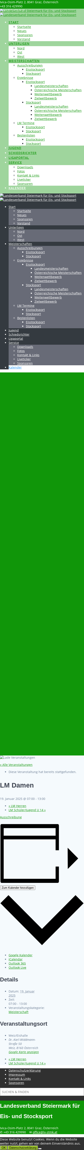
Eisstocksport (35, 69)
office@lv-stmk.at (45, 1132)
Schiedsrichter (23, 153)
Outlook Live (17, 967)
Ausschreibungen (30, 65)
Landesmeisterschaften (51, 86)
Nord (21, 48)
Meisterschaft (18, 1012)
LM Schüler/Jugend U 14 (27, 810)
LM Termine (25, 123)
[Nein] (40, 1148)
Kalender (17, 188)
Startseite (24, 27)
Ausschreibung (11, 817)
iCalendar (16, 959)
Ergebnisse (25, 78)
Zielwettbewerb (45, 98)
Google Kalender (21, 955)
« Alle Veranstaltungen (16, 765)
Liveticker (24, 179)
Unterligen (19, 43)
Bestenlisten (26, 135)
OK (4, 1147)
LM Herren (17, 806)
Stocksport (33, 73)
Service (15, 162)
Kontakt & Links (28, 175)
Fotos (21, 171)
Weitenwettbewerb (48, 94)
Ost (19, 52)
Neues (21, 31)
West (20, 56)
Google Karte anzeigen (24, 1052)
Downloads (25, 167)
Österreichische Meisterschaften (58, 90)
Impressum (17, 1074)
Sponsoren (25, 35)
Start (14, 22)
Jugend (15, 148)
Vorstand (23, 39)
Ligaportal (19, 158)
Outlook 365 (17, 963)
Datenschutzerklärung (25, 1070)
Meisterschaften (24, 61)
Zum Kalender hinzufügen (18, 887)
